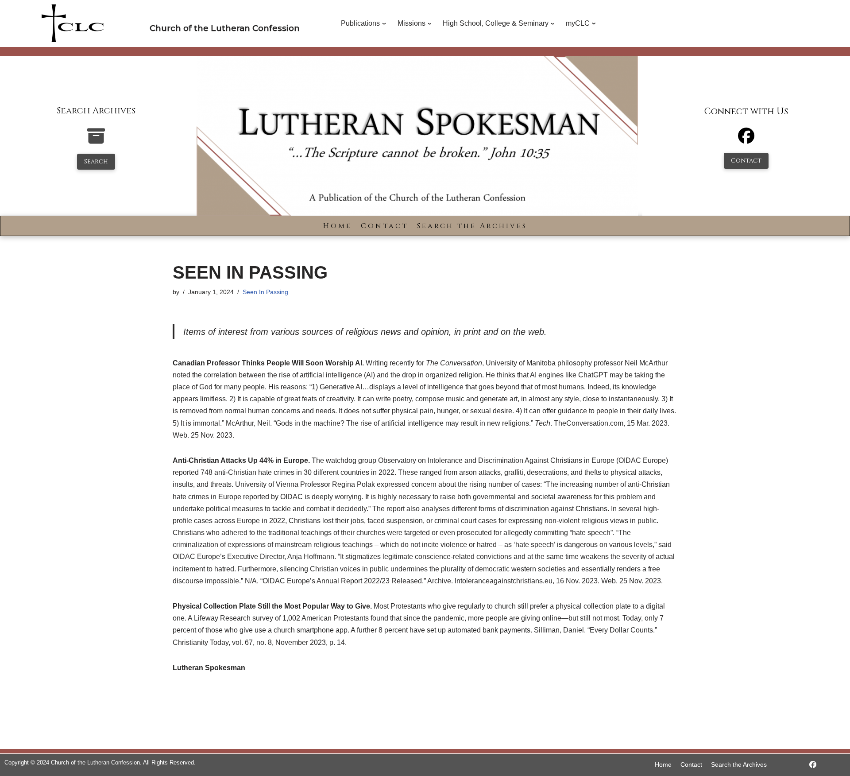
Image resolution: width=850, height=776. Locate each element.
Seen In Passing (265, 291)
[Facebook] (746, 140)
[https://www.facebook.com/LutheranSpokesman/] (812, 764)
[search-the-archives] (96, 140)
